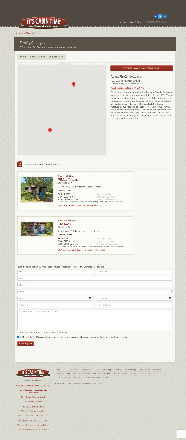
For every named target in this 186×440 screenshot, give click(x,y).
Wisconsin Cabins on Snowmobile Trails (33, 425)
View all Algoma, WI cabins (30, 33)
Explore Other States (156, 22)
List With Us (136, 22)
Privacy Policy (130, 370)
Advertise (118, 370)
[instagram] (165, 16)
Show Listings (37, 57)
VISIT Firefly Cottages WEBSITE (127, 88)
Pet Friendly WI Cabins (33, 402)
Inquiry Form (56, 57)
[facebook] (156, 16)
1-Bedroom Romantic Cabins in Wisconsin (33, 385)
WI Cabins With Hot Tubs (33, 406)
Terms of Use (144, 370)
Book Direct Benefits (81, 373)
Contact (74, 370)
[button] (50, 130)
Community (106, 370)
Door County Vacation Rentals (33, 397)
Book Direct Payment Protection (106, 373)
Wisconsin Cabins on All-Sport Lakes (33, 416)
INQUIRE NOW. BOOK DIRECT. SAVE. (141, 68)
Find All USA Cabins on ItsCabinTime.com (139, 373)
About (22, 57)
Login (123, 22)
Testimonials (85, 370)
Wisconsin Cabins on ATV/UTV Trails (33, 430)
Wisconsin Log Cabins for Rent (33, 411)
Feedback (157, 370)
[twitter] (160, 16)
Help (68, 373)
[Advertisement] (93, 6)
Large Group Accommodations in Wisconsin (33, 391)
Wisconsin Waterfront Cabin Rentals (33, 420)
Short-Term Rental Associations (96, 377)
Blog (58, 370)
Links (96, 370)
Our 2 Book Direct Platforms (68, 377)
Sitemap (60, 373)
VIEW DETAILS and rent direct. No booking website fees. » (82, 205)
